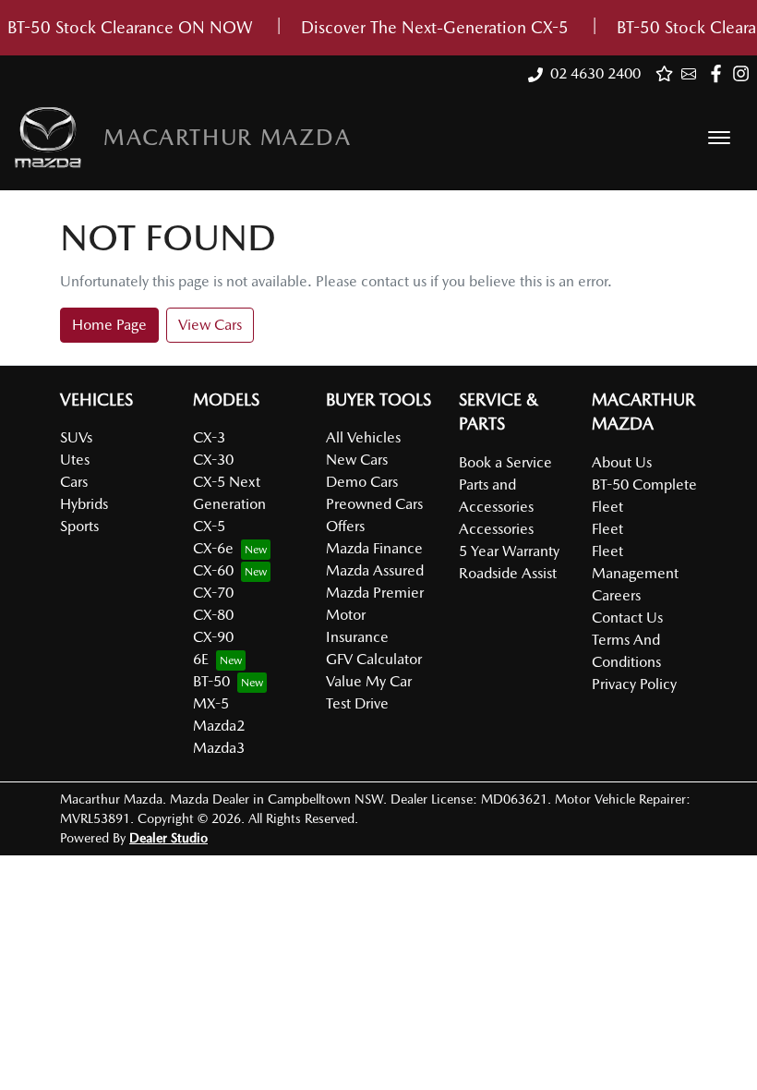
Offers (345, 526)
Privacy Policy (634, 684)
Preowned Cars (374, 504)
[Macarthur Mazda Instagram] (744, 73)
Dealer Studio (168, 837)
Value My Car (369, 681)
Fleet (607, 529)
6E (201, 659)
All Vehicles (363, 437)
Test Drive (357, 703)
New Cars (357, 459)
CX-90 (213, 637)
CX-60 (213, 570)
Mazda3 (219, 748)
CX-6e (213, 548)
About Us (622, 462)
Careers (616, 595)
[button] (719, 137)
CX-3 (209, 437)
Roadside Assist (508, 573)
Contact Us (627, 617)
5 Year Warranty (509, 551)
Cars (74, 481)
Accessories (496, 529)
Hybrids (84, 504)
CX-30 (213, 459)
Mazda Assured (375, 570)
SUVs (76, 437)
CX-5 (209, 526)
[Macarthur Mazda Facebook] (719, 73)
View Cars (210, 324)
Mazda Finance (374, 548)
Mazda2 (219, 725)
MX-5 (211, 703)
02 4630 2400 (595, 73)
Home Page (109, 324)
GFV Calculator (374, 659)
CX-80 (213, 615)
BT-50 (211, 681)
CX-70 (213, 592)
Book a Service (505, 462)
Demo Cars (362, 481)
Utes (75, 459)
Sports (79, 526)
